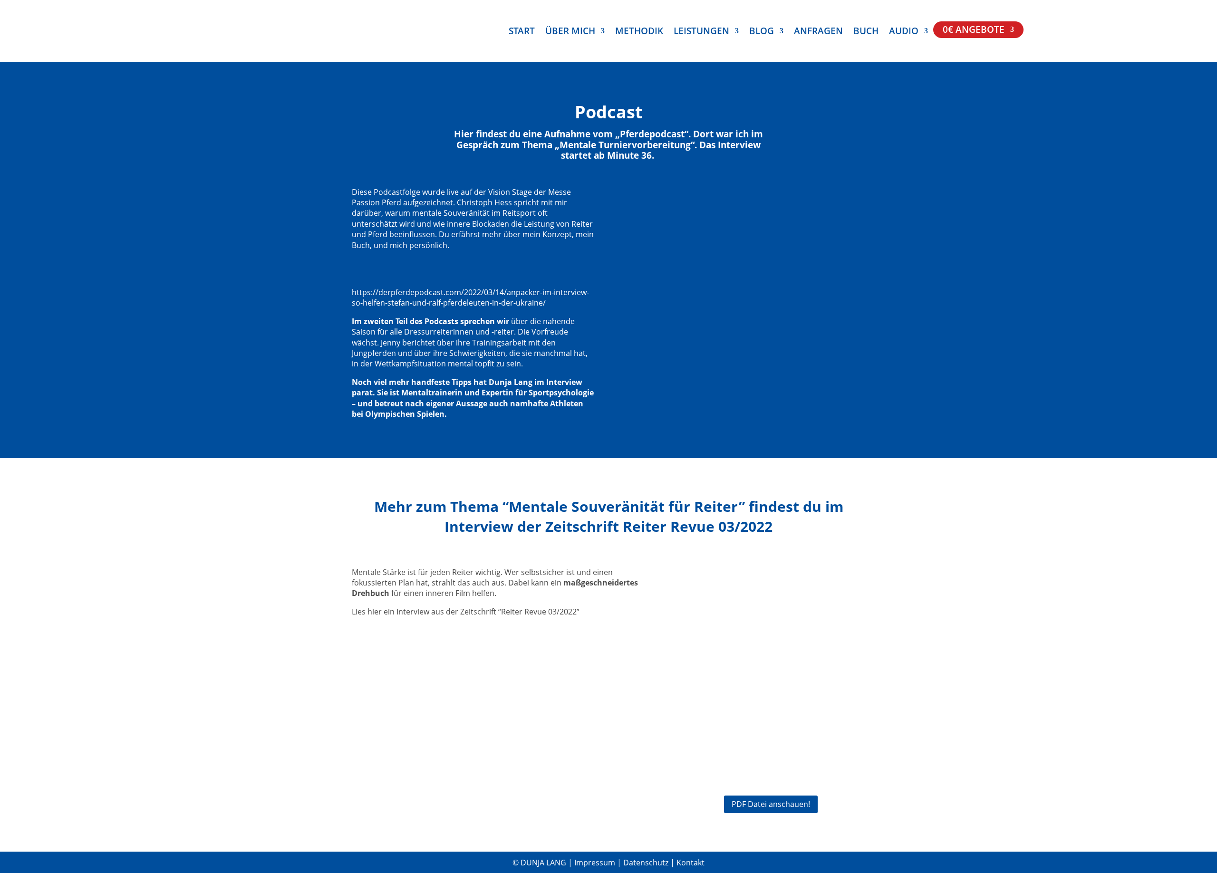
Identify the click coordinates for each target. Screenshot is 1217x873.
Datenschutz (646, 862)
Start (522, 32)
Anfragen (818, 32)
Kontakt (690, 862)
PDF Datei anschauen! (771, 804)
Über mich (570, 32)
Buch (866, 32)
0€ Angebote (974, 31)
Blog (761, 32)
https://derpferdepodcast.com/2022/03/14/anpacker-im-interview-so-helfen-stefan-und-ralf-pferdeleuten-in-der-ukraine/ (470, 297)
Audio (903, 32)
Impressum (595, 862)
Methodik (639, 32)
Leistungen (701, 32)
